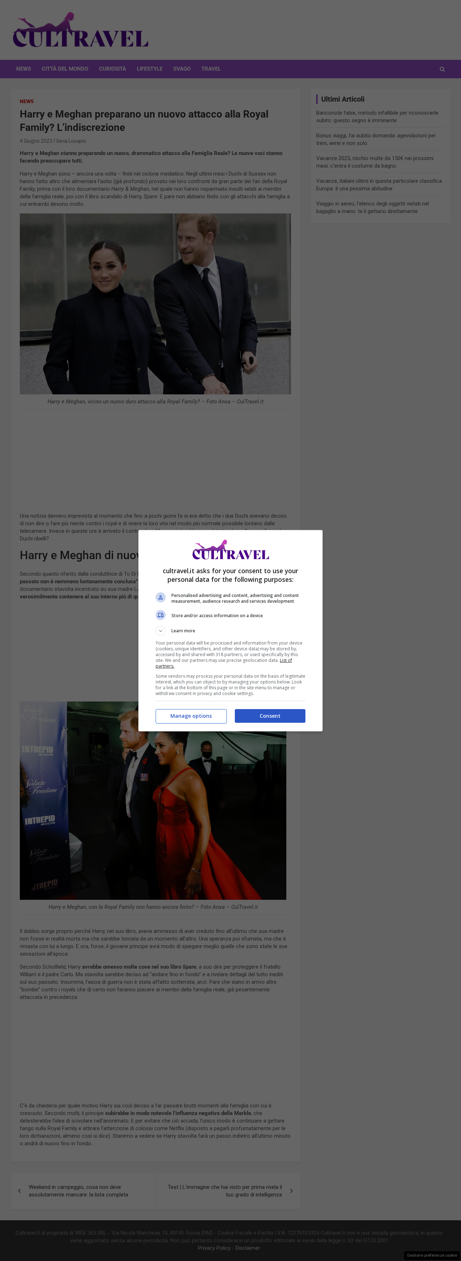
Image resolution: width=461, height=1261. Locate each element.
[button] (230, 631)
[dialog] (230, 630)
